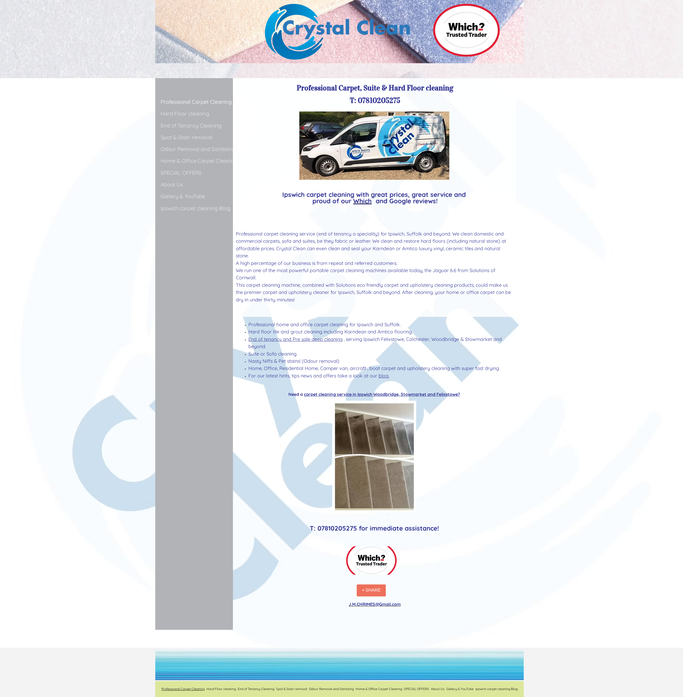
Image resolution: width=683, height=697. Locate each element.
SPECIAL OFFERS (181, 172)
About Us (172, 184)
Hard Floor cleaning (185, 113)
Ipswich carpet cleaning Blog (195, 208)
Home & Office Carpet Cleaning (199, 160)
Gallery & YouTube (183, 196)
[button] (371, 560)
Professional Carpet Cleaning (196, 101)
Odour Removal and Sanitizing (198, 149)
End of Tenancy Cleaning (191, 125)
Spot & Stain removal (186, 137)
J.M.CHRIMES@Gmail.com (375, 604)
